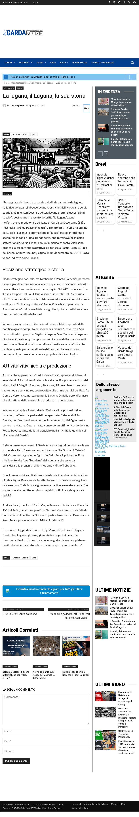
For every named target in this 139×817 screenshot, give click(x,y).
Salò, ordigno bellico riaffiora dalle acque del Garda (104, 354)
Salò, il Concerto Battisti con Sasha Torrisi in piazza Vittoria (126, 208)
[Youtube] (134, 3)
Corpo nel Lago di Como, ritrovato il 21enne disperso (124, 296)
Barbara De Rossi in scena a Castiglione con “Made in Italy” (16, 675)
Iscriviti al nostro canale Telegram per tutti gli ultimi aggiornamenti (49, 591)
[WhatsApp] (31, 123)
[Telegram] (119, 3)
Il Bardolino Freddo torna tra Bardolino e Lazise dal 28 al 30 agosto (123, 624)
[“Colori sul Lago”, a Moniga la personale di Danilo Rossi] (103, 101)
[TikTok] (124, 3)
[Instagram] (114, 3)
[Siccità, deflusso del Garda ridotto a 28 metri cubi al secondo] (103, 141)
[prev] (127, 77)
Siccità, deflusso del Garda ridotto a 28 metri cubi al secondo (122, 142)
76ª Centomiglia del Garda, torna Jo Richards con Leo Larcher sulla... (123, 433)
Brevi (100, 164)
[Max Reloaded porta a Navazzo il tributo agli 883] (76, 645)
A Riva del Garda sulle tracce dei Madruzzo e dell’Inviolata (44, 675)
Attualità (104, 277)
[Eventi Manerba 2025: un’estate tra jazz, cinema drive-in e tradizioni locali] (105, 745)
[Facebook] (109, 3)
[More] (39, 123)
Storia (19, 88)
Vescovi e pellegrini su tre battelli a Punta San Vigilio (70, 615)
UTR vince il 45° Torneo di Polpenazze (126, 734)
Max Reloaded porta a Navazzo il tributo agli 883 (124, 422)
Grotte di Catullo (20, 134)
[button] (132, 62)
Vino (34, 134)
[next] (133, 77)
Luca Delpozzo (17, 105)
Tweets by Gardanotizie (110, 446)
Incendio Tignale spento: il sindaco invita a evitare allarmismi (105, 296)
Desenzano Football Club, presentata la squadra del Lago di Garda (126, 327)
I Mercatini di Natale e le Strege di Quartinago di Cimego (125, 698)
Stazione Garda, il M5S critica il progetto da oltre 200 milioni (104, 327)
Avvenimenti (34, 82)
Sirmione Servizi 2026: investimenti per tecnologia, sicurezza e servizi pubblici (120, 115)
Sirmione (7, 194)
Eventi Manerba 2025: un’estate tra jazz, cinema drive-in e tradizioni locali (126, 747)
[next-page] (106, 153)
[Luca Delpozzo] (5, 105)
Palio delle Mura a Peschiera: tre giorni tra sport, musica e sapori (104, 208)
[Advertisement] (115, 254)
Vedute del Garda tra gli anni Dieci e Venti (125, 353)
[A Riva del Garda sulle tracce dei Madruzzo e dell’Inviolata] (46, 645)
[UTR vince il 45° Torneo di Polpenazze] (105, 735)
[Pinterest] (22, 123)
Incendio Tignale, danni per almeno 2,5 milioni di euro (105, 181)
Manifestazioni (18, 82)
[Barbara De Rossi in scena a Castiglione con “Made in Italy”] (16, 645)
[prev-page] (100, 153)
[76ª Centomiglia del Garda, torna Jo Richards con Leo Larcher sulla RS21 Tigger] (102, 448)
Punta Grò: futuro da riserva (20, 614)
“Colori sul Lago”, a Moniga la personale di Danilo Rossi (42, 77)
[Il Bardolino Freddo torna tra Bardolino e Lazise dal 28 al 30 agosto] (103, 128)
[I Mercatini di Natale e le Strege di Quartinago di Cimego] (105, 696)
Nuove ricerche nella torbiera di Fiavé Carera (126, 180)
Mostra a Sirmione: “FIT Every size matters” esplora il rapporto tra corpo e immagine (127, 717)
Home (6, 82)
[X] (129, 3)
